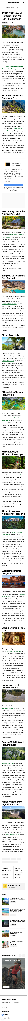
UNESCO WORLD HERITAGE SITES (10, 861)
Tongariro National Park (9, 304)
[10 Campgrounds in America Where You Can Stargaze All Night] (5, 923)
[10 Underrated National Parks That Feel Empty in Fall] (5, 901)
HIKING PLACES (6, 859)
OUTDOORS (5, 22)
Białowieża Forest (7, 708)
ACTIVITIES (17, 874)
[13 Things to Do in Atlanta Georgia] (19, 872)
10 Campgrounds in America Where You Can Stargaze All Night (17, 922)
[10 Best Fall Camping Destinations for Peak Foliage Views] (5, 933)
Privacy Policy (6, 1018)
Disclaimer (5, 1014)
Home (3, 7)
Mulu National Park (8, 763)
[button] (2, 2)
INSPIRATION (5, 874)
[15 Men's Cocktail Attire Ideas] (7, 872)
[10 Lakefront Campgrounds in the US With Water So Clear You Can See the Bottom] (5, 912)
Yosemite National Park (13, 651)
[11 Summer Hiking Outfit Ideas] (13, 973)
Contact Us (5, 1011)
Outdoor (13, 859)
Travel (19, 859)
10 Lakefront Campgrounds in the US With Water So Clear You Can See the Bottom (17, 911)
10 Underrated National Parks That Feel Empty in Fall (17, 899)
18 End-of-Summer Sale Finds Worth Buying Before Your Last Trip (17, 943)
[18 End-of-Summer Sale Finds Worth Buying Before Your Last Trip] (5, 944)
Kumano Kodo (19, 475)
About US (4, 1007)
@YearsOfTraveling (14, 885)
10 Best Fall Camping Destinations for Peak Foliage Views (16, 932)
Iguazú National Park (12, 834)
